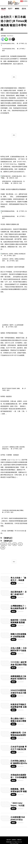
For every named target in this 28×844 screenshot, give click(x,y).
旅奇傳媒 (3, 36)
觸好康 (13, 583)
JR (9, 544)
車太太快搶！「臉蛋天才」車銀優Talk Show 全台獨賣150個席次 (19, 581)
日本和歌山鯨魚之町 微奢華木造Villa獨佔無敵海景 (19, 763)
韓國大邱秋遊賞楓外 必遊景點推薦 (18, 635)
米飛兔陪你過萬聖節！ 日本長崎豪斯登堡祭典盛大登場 (19, 777)
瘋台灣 (3, 8)
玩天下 (10, 8)
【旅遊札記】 (8, 538)
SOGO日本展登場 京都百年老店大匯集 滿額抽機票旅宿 (19, 693)
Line (6, 39)
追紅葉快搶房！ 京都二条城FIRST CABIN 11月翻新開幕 (19, 595)
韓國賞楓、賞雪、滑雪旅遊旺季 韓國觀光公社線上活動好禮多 (19, 793)
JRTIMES (4, 544)
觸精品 (13, 738)
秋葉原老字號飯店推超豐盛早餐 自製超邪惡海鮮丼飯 (19, 707)
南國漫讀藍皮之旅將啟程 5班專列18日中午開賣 (18, 679)
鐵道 (14, 544)
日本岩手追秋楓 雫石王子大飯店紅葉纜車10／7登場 (19, 749)
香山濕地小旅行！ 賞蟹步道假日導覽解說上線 (18, 721)
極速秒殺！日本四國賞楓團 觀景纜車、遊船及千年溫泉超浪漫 (18, 624)
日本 (20, 544)
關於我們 (9, 839)
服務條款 (14, 839)
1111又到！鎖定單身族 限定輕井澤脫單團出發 (19, 664)
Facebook (2, 39)
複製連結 (13, 39)
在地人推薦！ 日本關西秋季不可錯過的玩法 (19, 650)
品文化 (24, 8)
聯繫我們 (19, 839)
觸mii (14, 3)
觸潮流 (17, 8)
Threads (9, 39)
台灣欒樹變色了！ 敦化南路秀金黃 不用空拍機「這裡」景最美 (19, 609)
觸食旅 (13, 597)
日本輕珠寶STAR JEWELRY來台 (18, 818)
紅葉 (3, 547)
